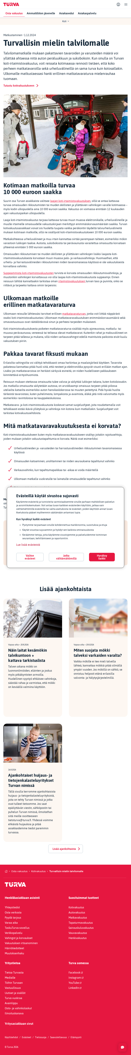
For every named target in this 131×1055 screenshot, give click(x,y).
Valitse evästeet (30, 557)
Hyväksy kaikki (102, 557)
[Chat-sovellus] (122, 1047)
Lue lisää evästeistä (28, 544)
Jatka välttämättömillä (66, 557)
